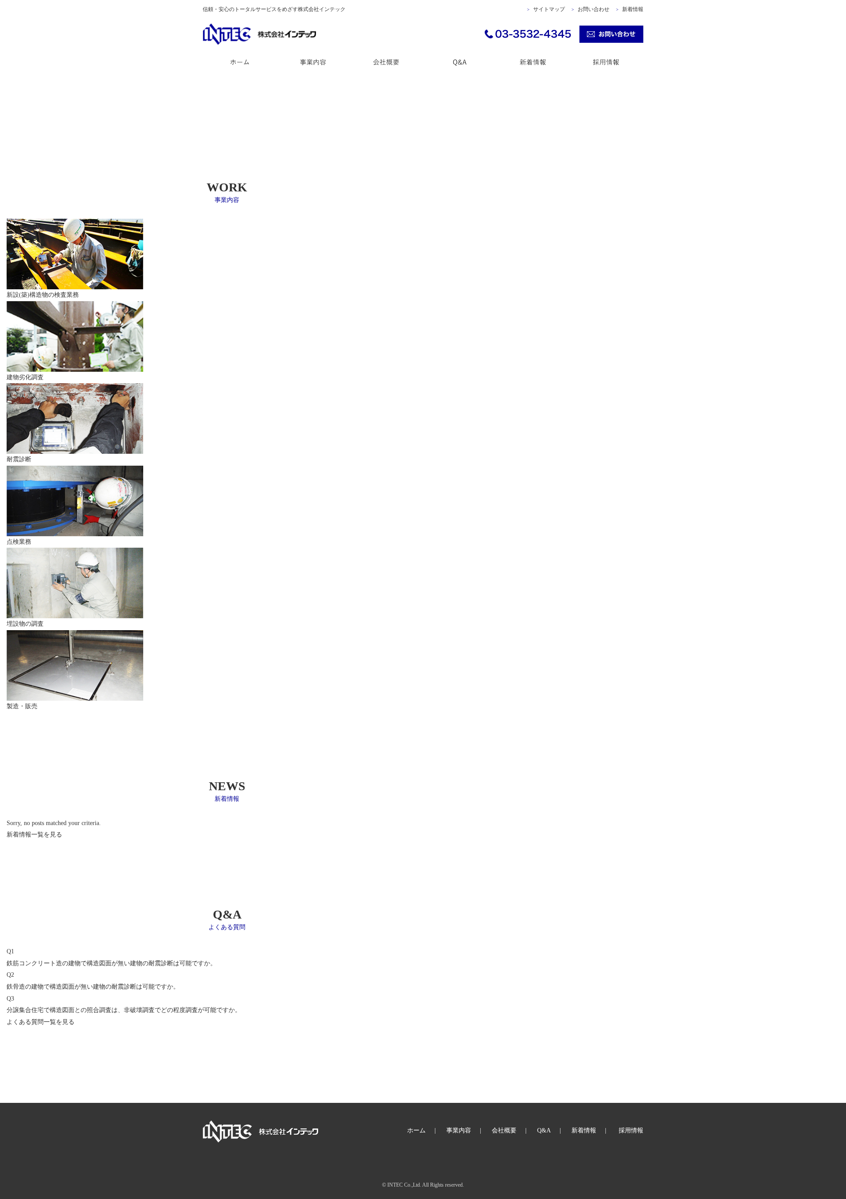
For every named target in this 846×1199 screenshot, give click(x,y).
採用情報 (631, 1130)
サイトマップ (549, 9)
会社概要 (504, 1130)
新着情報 (632, 9)
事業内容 (458, 1130)
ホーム (416, 1130)
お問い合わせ (593, 9)
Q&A (544, 1130)
